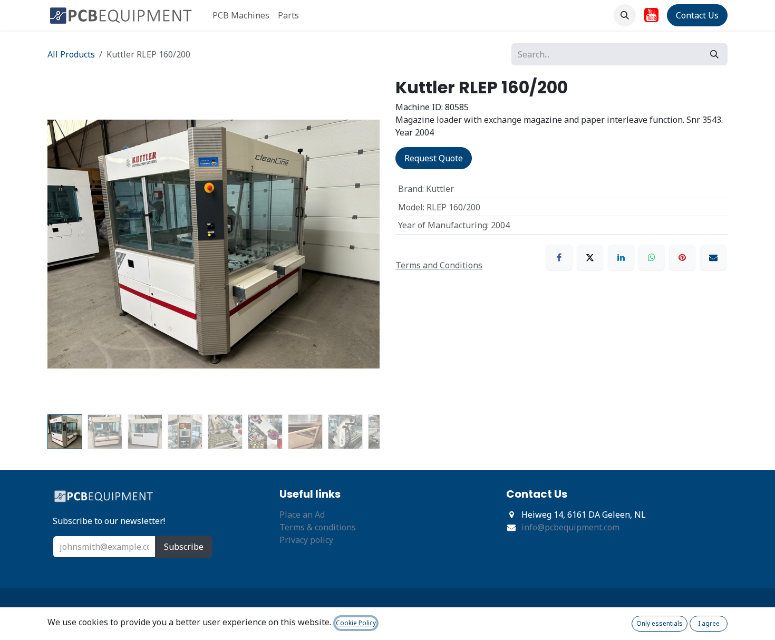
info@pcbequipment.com (570, 527)
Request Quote (433, 158)
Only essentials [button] (659, 623)
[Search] (714, 54)
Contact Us (697, 15)
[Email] (713, 257)
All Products (71, 54)
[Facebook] (559, 257)
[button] (625, 15)
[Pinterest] (682, 257)
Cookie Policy (356, 622)
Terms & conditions (317, 527)
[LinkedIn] (621, 257)
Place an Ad (302, 514)
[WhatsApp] (651, 257)
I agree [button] (709, 623)
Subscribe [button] (184, 546)
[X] (590, 257)
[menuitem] (241, 15)
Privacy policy (306, 540)
